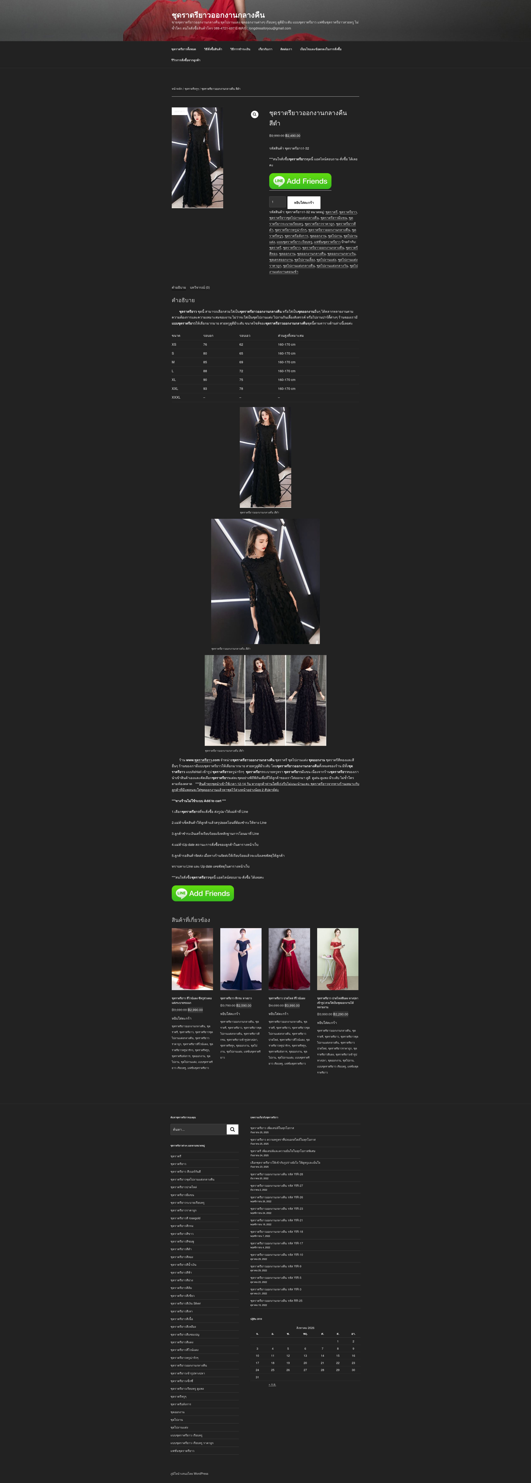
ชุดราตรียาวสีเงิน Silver (186, 1303)
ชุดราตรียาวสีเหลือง (183, 1326)
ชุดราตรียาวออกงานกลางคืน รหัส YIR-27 (276, 1185)
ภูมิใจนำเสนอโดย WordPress (189, 1473)
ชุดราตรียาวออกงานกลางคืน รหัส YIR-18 (276, 1231)
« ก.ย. (272, 1384)
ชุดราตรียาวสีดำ (181, 1249)
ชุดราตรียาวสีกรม (182, 1226)
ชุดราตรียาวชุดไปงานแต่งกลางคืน (294, 217)
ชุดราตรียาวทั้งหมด (183, 49)
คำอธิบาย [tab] (179, 287)
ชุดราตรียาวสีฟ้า (181, 1272)
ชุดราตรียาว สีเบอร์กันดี (186, 1171)
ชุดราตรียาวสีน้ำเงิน (183, 1264)
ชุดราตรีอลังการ (296, 235)
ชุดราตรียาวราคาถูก (319, 223)
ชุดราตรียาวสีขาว (182, 1233)
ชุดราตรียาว (348, 211)
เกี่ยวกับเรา (265, 49)
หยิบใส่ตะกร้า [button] (181, 1018)
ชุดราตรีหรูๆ (192, 89)
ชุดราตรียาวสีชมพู (182, 1241)
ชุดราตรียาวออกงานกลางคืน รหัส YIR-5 (275, 1277)
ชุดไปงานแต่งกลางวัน (332, 265)
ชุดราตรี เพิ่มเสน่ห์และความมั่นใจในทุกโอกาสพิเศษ (282, 1151)
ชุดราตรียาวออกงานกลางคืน (218, 14)
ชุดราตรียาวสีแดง (182, 1342)
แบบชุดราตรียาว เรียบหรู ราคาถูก (192, 1443)
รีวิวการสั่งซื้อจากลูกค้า (185, 60)
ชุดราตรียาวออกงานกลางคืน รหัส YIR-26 (276, 1197)
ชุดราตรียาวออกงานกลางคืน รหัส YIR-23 (276, 1208)
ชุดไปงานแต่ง (326, 259)
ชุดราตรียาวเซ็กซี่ (182, 1381)
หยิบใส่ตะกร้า (304, 202)
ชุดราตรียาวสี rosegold (185, 1218)
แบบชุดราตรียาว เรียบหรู (294, 241)
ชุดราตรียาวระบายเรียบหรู (188, 1202)
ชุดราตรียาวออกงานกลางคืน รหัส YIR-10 (276, 1254)
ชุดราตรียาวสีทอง (182, 1257)
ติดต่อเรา (286, 49)
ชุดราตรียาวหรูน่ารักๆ (291, 229)
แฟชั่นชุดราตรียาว (327, 241)
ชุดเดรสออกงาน (281, 259)
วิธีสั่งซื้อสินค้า (213, 49)
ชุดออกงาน (318, 235)
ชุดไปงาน (335, 235)
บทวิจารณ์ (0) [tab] (200, 287)
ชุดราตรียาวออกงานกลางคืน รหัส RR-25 (276, 1300)
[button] (254, 114)
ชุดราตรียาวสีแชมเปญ (185, 1334)
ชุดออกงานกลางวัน (341, 253)
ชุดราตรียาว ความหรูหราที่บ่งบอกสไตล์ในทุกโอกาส (283, 1139)
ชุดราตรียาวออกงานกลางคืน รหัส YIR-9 (275, 1266)
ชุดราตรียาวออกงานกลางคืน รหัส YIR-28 (276, 1174)
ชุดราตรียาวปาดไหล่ (184, 1187)
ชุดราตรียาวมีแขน (333, 217)
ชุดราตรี (331, 211)
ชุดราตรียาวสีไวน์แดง (195, 1044)
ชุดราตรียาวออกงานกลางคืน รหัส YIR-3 (275, 1289)
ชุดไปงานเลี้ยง (304, 259)
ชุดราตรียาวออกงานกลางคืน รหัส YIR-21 (276, 1220)
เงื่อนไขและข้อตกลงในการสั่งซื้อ (320, 49)
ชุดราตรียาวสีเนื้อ (182, 1319)
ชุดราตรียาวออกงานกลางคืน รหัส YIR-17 (276, 1243)
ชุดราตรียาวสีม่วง (182, 1280)
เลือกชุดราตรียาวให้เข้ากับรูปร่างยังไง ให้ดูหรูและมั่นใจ (285, 1162)
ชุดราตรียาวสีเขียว (183, 1295)
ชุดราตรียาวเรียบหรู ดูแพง (187, 1388)
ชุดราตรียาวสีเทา (182, 1311)
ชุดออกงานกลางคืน (311, 253)
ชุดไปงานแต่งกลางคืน (299, 265)
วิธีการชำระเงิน (240, 49)
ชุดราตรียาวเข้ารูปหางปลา (242, 1040)
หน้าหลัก (177, 89)
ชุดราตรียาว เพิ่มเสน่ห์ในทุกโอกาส (272, 1128)
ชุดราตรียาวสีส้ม (181, 1288)
